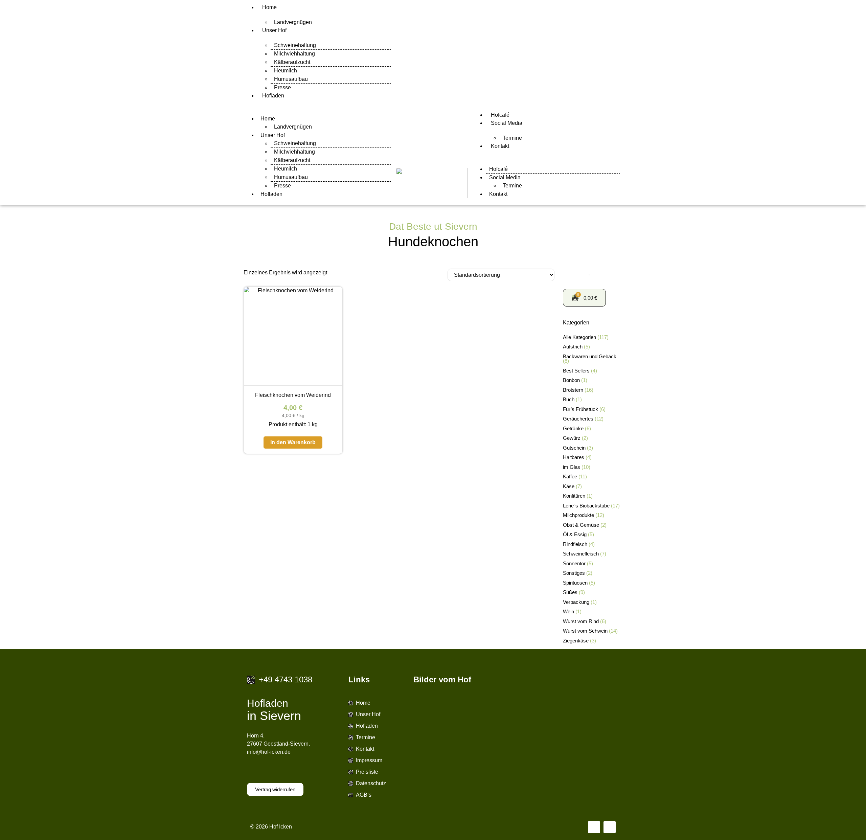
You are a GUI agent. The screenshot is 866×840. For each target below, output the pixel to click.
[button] (317, 104)
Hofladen (273, 95)
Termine (512, 138)
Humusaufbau (291, 79)
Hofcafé (500, 115)
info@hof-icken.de (269, 752)
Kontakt (500, 146)
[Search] (586, 275)
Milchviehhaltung (294, 53)
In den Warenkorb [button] (293, 442)
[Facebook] (594, 827)
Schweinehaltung (295, 45)
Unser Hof (274, 30)
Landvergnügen (293, 22)
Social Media (506, 123)
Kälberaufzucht (292, 62)
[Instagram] (609, 827)
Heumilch (285, 70)
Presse (282, 87)
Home (269, 7)
